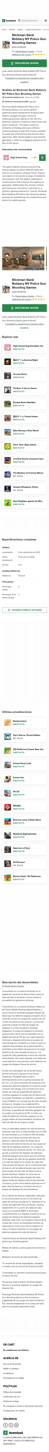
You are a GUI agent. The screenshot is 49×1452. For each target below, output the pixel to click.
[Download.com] (9, 20)
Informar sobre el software (27, 610)
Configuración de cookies (14, 1411)
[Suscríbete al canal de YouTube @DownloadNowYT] (16, 1425)
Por (23, 51)
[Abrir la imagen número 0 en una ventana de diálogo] (23, 258)
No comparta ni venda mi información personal (22, 1406)
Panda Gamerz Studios (14, 986)
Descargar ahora (27, 63)
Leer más (32, 102)
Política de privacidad (12, 1392)
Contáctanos (8, 1373)
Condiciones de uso (11, 1397)
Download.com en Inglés (13, 1378)
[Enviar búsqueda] (19, 20)
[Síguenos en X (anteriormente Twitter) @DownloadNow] (11, 1425)
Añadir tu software (11, 1369)
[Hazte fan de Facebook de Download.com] (5, 1425)
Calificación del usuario (21, 54)
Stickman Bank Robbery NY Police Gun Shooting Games (29, 40)
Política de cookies (11, 1401)
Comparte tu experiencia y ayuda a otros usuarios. (24, 80)
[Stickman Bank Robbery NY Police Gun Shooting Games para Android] (6, 44)
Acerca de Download (12, 1364)
